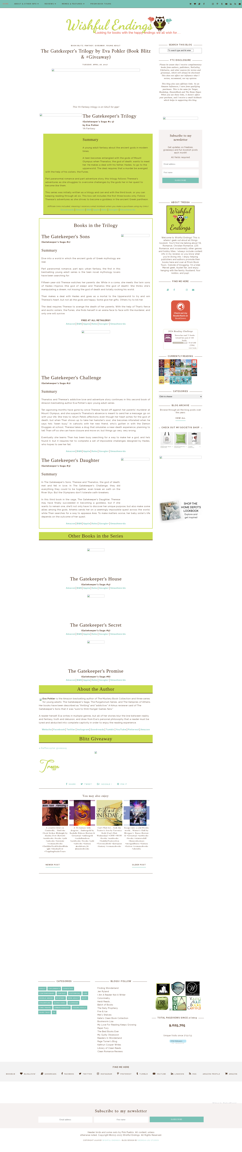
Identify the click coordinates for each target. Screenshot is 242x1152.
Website (47, 729)
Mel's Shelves (104, 1015)
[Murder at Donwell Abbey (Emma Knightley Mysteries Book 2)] (167, 375)
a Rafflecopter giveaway (53, 748)
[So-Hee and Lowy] (167, 382)
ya (54, 1012)
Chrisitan (68, 988)
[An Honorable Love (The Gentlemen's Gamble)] (183, 367)
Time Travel (45, 1007)
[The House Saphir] (161, 375)
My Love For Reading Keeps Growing (116, 1025)
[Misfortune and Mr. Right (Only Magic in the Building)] (172, 384)
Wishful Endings (111, 1140)
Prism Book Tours (100, 4)
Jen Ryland (103, 991)
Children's (54, 988)
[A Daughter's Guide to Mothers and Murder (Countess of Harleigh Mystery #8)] (161, 383)
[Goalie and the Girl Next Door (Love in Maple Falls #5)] (172, 375)
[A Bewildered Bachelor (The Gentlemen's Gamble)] (189, 367)
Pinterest (133, 729)
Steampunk (45, 1003)
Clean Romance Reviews (110, 1051)
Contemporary (46, 993)
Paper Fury (103, 1028)
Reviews (49, 4)
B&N (88, 210)
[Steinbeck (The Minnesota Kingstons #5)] (194, 375)
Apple (96, 210)
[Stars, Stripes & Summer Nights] (178, 367)
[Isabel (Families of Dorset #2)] (189, 375)
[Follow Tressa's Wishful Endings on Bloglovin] (178, 1043)
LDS (85, 993)
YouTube (121, 729)
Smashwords (127, 210)
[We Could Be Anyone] (172, 367)
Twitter (70, 729)
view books (193, 348)
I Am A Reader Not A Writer (111, 995)
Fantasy (89, 46)
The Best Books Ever (108, 1031)
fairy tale (44, 1012)
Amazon (80, 210)
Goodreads (67, 210)
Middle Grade (46, 998)
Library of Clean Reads (109, 1048)
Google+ (114, 210)
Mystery (60, 998)
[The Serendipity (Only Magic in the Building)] (183, 384)
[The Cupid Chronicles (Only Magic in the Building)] (189, 384)
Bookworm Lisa (105, 1021)
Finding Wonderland (108, 988)
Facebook (59, 729)
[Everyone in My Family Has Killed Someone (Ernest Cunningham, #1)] (194, 367)
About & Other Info (25, 4)
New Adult (73, 998)
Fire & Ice (102, 1011)
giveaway (100, 46)
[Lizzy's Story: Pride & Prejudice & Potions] (161, 367)
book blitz (77, 46)
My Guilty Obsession (108, 1035)
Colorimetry (103, 998)
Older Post (139, 865)
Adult (42, 988)
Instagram (83, 729)
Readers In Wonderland (109, 1038)
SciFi (84, 998)
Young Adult (113, 46)
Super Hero (59, 1003)
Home (6, 4)
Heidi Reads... (104, 1001)
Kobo (104, 210)
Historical (74, 993)
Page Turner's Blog (107, 1041)
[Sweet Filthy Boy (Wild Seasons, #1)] (167, 367)
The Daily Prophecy (107, 1008)
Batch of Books (105, 1005)
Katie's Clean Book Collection (112, 1018)
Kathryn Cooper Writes (109, 1045)
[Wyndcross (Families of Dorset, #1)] (183, 375)
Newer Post (53, 865)
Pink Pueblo (128, 1132)
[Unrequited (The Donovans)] (178, 375)
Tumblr (110, 729)
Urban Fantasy (62, 1007)
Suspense (73, 1003)
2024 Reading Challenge (180, 331)
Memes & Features (72, 4)
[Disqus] (96, 913)
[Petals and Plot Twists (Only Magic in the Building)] (178, 384)
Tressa (177, 335)
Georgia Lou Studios (148, 1140)
